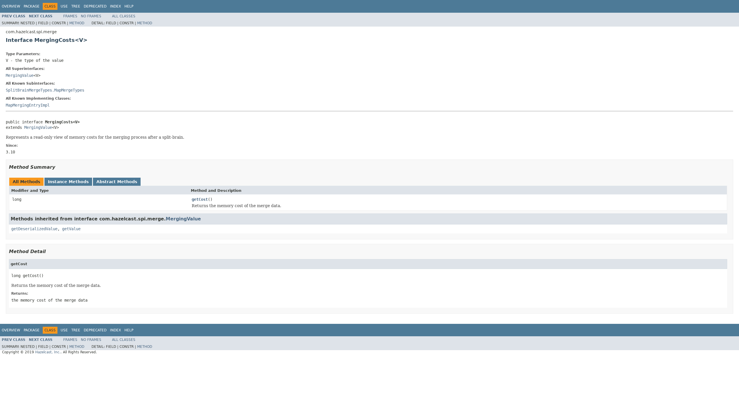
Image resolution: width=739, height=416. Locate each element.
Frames (70, 16)
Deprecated (95, 6)
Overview (11, 6)
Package (32, 6)
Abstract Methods (116, 181)
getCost (200, 199)
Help (128, 6)
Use (64, 6)
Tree (75, 6)
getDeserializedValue (34, 228)
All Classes (123, 16)
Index (115, 6)
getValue (71, 228)
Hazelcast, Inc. (48, 352)
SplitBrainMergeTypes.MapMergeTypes (45, 90)
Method (76, 23)
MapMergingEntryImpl (28, 105)
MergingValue (19, 75)
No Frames (91, 16)
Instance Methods (68, 181)
